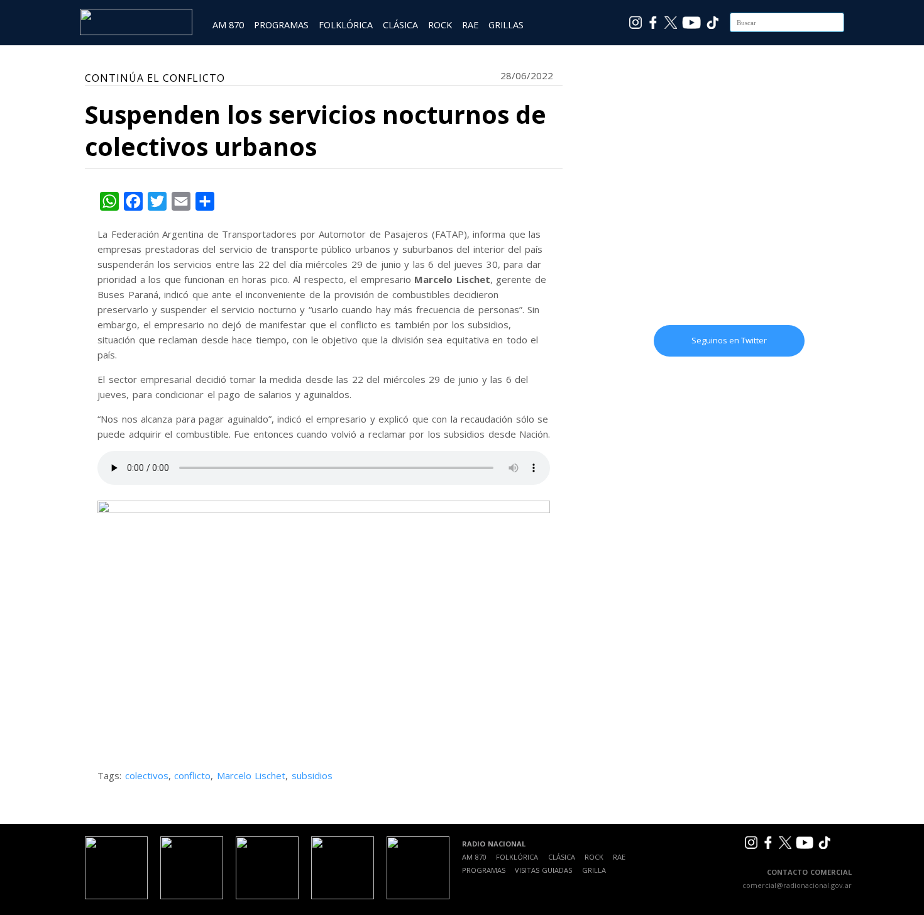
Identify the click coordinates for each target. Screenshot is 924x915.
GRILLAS (506, 25)
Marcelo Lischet (251, 775)
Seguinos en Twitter (729, 340)
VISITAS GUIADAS (543, 870)
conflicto (192, 775)
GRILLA (594, 870)
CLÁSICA (400, 25)
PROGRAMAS (281, 25)
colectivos (146, 775)
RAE (470, 25)
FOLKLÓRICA (346, 25)
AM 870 (228, 25)
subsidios (312, 775)
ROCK (440, 25)
